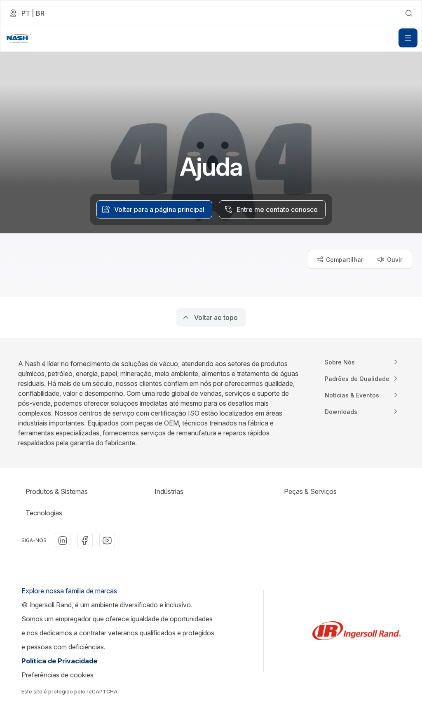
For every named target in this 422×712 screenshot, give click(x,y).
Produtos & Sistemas (57, 491)
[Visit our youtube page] (107, 540)
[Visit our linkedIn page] (62, 540)
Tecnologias (44, 513)
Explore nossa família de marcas (69, 591)
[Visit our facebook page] (85, 540)
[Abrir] (408, 37)
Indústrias (169, 491)
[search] (408, 13)
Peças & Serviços (310, 491)
